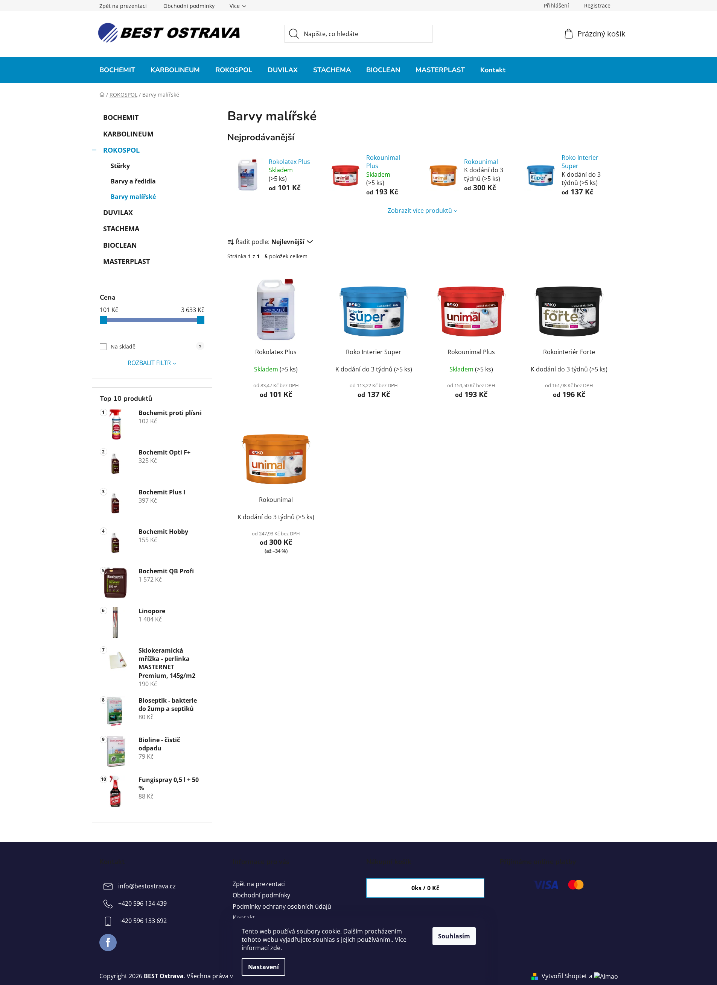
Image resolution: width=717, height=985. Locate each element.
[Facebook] (108, 942)
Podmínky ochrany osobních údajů (282, 906)
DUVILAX (118, 212)
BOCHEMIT (121, 117)
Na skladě (156, 346)
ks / (425, 888)
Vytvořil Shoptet (564, 976)
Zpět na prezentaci (123, 5)
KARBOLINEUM (128, 133)
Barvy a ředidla (133, 181)
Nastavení (263, 967)
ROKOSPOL (121, 150)
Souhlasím (454, 936)
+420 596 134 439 (142, 903)
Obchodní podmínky (189, 5)
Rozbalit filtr (149, 363)
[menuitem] (117, 70)
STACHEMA (121, 228)
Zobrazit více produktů (420, 210)
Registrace (597, 5)
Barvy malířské (133, 196)
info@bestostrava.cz (147, 886)
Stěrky (120, 166)
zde (275, 948)
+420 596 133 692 (142, 921)
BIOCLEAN (120, 245)
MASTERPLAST (126, 261)
